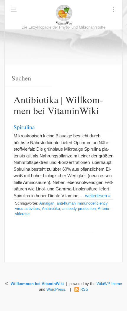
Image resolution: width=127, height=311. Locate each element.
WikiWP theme (109, 284)
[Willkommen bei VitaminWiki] (63, 14)
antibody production (79, 209)
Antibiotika (51, 209)
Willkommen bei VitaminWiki (37, 284)
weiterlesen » (97, 195)
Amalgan (46, 203)
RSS (84, 289)
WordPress (55, 289)
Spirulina (24, 127)
